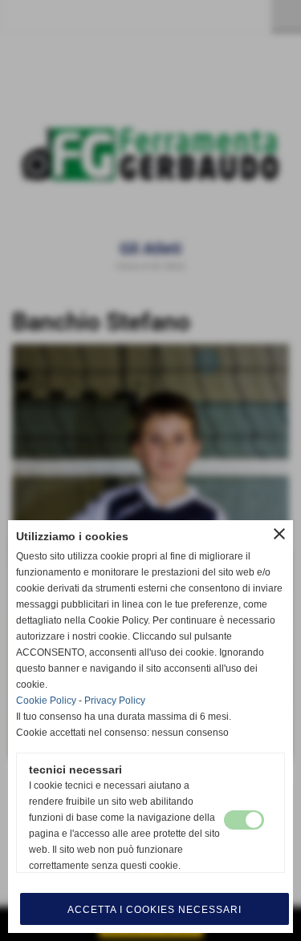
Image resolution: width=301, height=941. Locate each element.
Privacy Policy (114, 700)
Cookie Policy (46, 700)
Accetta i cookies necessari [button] (154, 909)
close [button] (279, 533)
